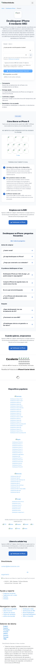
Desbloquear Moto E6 (15, 492)
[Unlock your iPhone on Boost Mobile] (9, 151)
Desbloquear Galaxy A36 (15, 404)
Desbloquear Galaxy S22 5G (16, 425)
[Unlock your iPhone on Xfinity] (15, 151)
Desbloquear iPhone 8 (17, 463)
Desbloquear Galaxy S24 (15, 414)
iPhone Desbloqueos (28, 612)
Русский (5, 637)
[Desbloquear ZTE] (4, 524)
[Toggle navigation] (32, 2)
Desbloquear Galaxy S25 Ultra (16, 407)
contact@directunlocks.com (10, 566)
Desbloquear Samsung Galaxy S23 (18, 423)
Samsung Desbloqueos (29, 614)
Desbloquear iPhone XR (17, 461)
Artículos (5, 599)
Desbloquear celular (28, 609)
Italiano (5, 633)
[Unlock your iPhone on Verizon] (25, 139)
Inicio (3, 8)
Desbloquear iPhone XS (17, 459)
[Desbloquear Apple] (18, 439)
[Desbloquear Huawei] (18, 524)
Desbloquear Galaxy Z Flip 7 (16, 399)
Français (5, 631)
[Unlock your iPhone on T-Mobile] (18, 139)
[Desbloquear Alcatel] (25, 524)
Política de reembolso (9, 614)
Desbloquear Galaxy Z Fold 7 (16, 400)
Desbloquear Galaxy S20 (15, 427)
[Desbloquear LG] (32, 524)
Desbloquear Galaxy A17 (15, 402)
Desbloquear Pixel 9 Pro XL (18, 501)
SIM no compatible (28, 616)
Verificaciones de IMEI (29, 610)
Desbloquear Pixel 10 (16, 505)
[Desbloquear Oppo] (11, 528)
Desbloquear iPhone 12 (17, 452)
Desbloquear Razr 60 (15, 487)
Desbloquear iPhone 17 (17, 443)
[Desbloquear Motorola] (18, 474)
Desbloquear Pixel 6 (16, 510)
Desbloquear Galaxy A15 (15, 413)
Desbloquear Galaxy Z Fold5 (16, 416)
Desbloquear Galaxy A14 (15, 422)
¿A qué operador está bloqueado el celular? (15, 47)
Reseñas (5, 597)
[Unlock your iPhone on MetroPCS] (15, 145)
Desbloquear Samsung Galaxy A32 (18, 432)
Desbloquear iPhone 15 (17, 447)
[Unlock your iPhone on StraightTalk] (26, 145)
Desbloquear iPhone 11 (17, 458)
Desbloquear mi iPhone (18, 222)
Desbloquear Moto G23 (16, 476)
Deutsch (5, 635)
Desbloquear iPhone (10, 8)
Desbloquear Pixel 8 (16, 507)
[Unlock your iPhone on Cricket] (9, 145)
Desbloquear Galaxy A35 (15, 411)
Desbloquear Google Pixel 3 (18, 512)
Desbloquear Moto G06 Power (17, 485)
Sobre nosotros (7, 610)
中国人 (5, 639)
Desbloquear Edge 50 (15, 478)
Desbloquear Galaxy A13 (15, 429)
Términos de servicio (9, 612)
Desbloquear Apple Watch (18, 454)
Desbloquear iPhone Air (17, 442)
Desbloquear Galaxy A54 (15, 420)
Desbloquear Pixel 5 (16, 503)
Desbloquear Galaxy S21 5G (16, 431)
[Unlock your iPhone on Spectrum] (20, 145)
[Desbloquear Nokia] (11, 524)
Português (6, 630)
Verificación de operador (14, 59)
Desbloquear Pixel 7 (16, 508)
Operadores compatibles (10, 609)
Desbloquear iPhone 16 (17, 445)
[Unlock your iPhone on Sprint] (26, 151)
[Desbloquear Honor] (25, 528)
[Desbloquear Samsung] (18, 396)
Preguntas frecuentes (9, 593)
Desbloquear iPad (16, 456)
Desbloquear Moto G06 (16, 490)
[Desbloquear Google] (18, 499)
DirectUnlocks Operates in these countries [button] (13, 643)
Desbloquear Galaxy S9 (15, 418)
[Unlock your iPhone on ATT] (11, 139)
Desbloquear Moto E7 (15, 483)
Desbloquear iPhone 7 (17, 465)
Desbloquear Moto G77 (16, 481)
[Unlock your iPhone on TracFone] (20, 151)
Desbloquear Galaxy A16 (15, 409)
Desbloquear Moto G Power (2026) (18, 488)
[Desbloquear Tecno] (17, 528)
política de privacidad (9, 616)
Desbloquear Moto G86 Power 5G (18, 479)
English (5, 626)
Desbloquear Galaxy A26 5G (16, 406)
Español (5, 628)
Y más (18, 155)
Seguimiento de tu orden (10, 595)
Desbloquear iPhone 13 (17, 451)
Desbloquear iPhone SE (17, 466)
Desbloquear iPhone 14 (17, 449)
